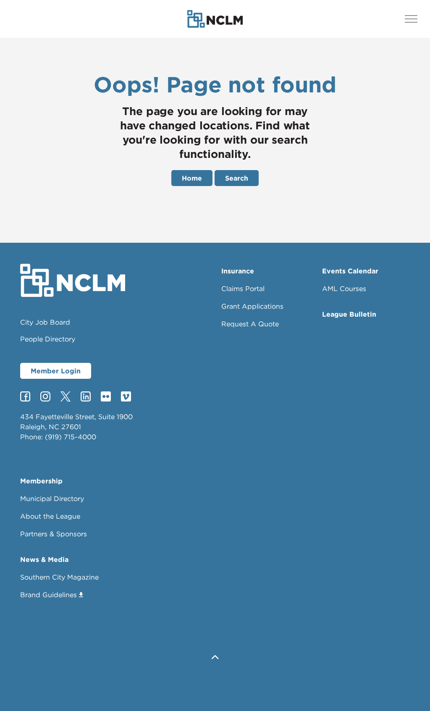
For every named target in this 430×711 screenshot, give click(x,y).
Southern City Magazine (59, 577)
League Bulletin (349, 314)
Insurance (237, 271)
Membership (41, 481)
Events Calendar (350, 271)
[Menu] (411, 19)
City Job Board (45, 322)
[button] (215, 657)
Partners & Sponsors (53, 534)
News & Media (44, 559)
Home (192, 178)
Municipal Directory (52, 498)
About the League (50, 516)
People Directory (47, 339)
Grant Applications (252, 306)
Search (236, 178)
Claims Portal (243, 288)
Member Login (56, 371)
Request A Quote (250, 324)
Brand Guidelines (48, 594)
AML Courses (344, 288)
